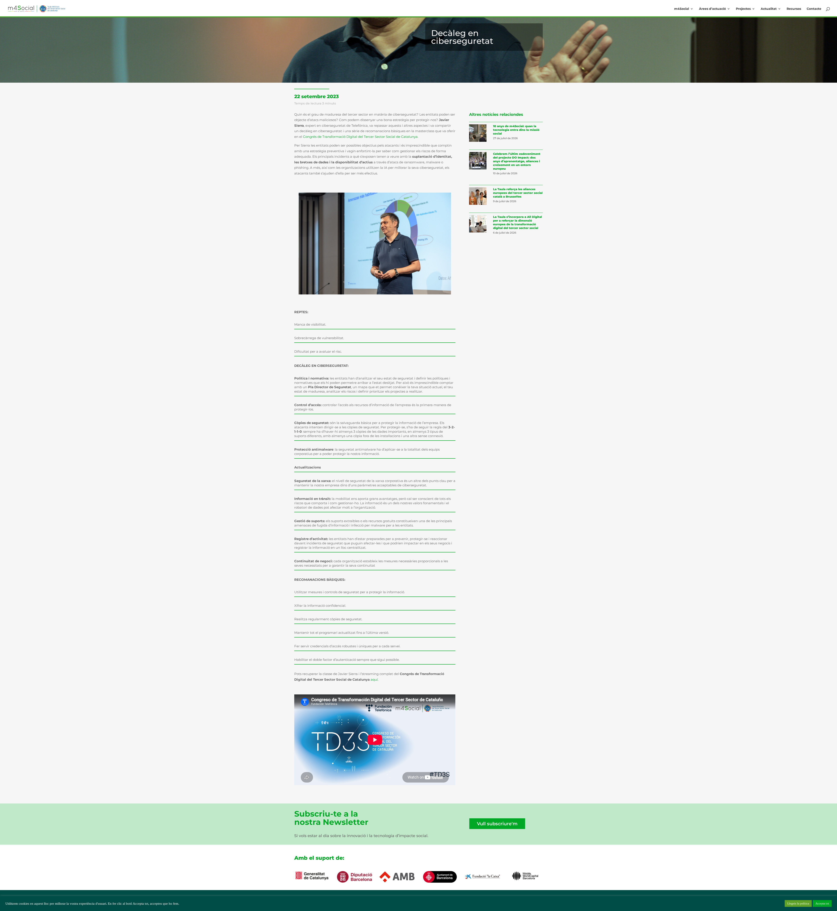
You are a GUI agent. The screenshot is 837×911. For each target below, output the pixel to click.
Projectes (743, 9)
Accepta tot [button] (822, 903)
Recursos (794, 9)
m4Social (681, 9)
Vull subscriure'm (497, 823)
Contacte (814, 9)
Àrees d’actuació (712, 9)
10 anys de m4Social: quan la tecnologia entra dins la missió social (516, 129)
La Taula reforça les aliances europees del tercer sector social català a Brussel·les (518, 192)
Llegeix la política (798, 903)
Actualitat (769, 9)
